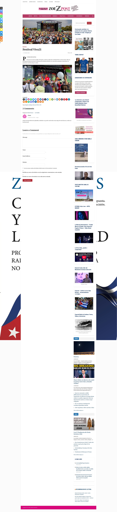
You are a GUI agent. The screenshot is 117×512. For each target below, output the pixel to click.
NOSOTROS (25, 1)
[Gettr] (67, 99)
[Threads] (45, 99)
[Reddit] (59, 99)
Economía (70, 16)
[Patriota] (84, 348)
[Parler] (43, 99)
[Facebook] (26, 99)
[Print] (38, 102)
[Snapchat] (50, 99)
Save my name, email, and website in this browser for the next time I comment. (40, 168)
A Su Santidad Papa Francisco (82, 463)
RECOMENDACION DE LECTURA (83, 489)
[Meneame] (26, 102)
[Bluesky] (47, 99)
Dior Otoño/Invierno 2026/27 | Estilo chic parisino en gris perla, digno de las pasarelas (84, 444)
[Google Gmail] (55, 99)
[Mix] (24, 102)
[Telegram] (36, 99)
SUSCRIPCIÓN (40, 1)
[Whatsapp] (31, 99)
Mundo (55, 16)
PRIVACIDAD (57, 1)
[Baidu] (33, 102)
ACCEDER (51, 1)
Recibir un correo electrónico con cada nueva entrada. (36, 176)
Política (62, 16)
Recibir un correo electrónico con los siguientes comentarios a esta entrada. (42, 172)
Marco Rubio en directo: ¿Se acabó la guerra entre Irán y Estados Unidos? (84, 381)
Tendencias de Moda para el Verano (83, 452)
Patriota (76, 357)
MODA (76, 414)
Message (25, 137)
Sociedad (79, 16)
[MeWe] (69, 99)
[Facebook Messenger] (33, 99)
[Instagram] (28, 99)
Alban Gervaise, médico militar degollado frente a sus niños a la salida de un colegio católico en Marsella (84, 469)
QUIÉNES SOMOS (32, 1)
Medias (87, 16)
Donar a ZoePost (81, 92)
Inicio (30, 16)
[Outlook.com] (57, 99)
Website (25, 162)
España (26, 104)
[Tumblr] (62, 99)
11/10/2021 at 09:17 (31, 117)
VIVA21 (37, 104)
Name (24, 150)
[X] (24, 99)
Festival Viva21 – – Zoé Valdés (33, 112)
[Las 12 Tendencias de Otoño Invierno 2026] (84, 424)
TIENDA (45, 1)
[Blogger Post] (1, 27)
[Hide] (0, 42)
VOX (40, 104)
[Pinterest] (64, 99)
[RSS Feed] (40, 102)
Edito (35, 16)
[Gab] (28, 102)
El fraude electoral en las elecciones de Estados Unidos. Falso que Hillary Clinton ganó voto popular (84, 476)
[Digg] (36, 102)
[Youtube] (38, 99)
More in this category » (78, 410)
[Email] (52, 99)
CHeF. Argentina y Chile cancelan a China (84, 407)
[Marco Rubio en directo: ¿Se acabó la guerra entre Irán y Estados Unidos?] (84, 371)
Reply (37, 117)
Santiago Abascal (32, 104)
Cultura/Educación (45, 16)
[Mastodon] (31, 102)
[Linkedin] (40, 99)
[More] (43, 102)
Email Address (26, 156)
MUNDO (76, 338)
